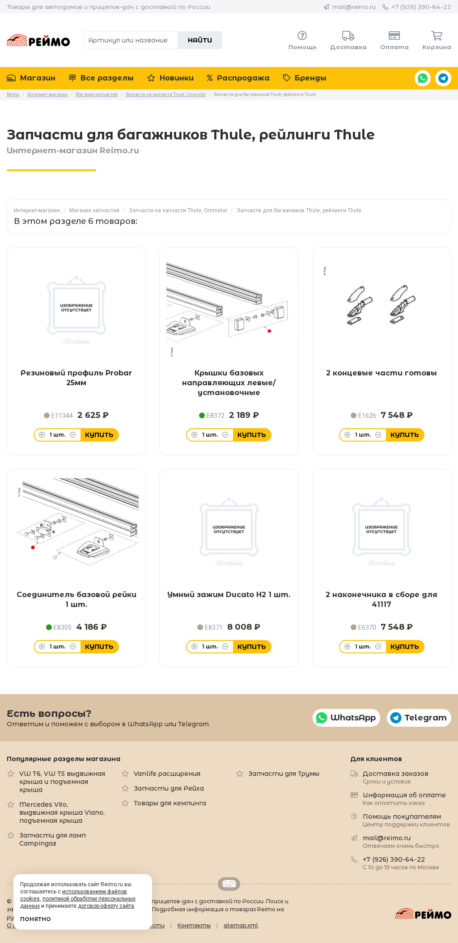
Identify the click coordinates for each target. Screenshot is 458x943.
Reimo (38, 40)
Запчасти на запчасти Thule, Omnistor (178, 210)
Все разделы (106, 78)
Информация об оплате (404, 798)
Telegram (443, 78)
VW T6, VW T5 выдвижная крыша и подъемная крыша (62, 782)
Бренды (310, 78)
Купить (99, 435)
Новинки (175, 78)
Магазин (36, 78)
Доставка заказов (395, 777)
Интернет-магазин (37, 210)
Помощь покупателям (406, 819)
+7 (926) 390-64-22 (421, 6)
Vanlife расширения (167, 774)
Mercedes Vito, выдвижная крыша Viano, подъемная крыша (62, 812)
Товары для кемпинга (170, 803)
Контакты (194, 925)
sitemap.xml (241, 925)
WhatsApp (423, 78)
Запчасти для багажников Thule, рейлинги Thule (299, 210)
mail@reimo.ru (354, 6)
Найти (200, 40)
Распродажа (242, 78)
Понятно (35, 919)
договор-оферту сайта (106, 906)
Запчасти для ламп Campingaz (52, 839)
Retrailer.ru (229, 884)
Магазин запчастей (94, 210)
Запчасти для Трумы (283, 774)
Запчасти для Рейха (169, 788)
